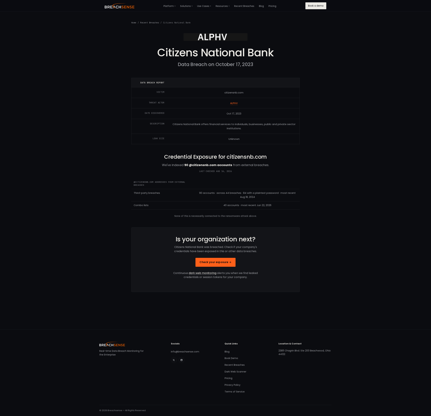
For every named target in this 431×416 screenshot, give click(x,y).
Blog (261, 6)
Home (133, 22)
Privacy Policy (232, 385)
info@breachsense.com (185, 351)
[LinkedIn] (181, 360)
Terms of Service (235, 391)
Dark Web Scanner (235, 371)
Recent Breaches (244, 6)
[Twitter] (174, 360)
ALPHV (234, 103)
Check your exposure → (215, 262)
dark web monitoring (202, 273)
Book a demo (316, 5)
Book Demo (231, 358)
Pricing (272, 6)
